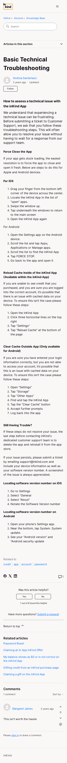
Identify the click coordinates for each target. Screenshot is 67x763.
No (42, 596)
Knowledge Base (35, 18)
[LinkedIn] (15, 576)
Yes (24, 596)
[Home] (8, 6)
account (26, 564)
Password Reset (13, 643)
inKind (6, 18)
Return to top (12, 626)
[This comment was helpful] (60, 707)
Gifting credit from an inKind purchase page (31, 667)
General (18, 18)
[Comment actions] (60, 724)
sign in (15, 735)
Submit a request (48, 614)
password (40, 564)
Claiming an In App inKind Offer (23, 650)
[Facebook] (5, 576)
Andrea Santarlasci (25, 78)
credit (7, 564)
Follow (10, 88)
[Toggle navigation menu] (57, 6)
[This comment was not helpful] (60, 718)
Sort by (57, 694)
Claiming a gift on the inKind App (24, 674)
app (16, 564)
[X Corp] (10, 576)
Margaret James (22, 708)
